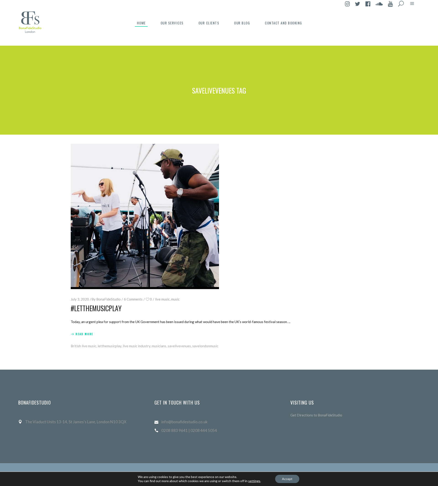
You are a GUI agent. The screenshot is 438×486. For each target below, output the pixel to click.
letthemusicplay (109, 346)
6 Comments (133, 299)
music (175, 299)
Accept (287, 479)
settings (254, 481)
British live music (83, 346)
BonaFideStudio (108, 299)
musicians (159, 346)
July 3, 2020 (80, 299)
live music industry (136, 346)
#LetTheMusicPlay (96, 308)
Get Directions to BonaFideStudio (316, 415)
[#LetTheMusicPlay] (145, 216)
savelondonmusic (205, 346)
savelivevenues (179, 346)
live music (162, 299)
